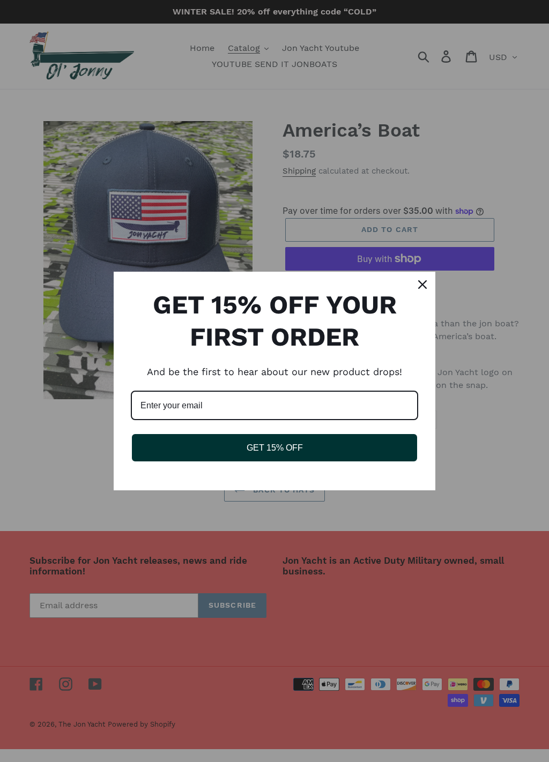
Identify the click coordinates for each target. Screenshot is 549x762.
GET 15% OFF (275, 447)
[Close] (422, 284)
